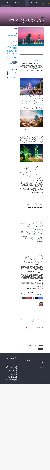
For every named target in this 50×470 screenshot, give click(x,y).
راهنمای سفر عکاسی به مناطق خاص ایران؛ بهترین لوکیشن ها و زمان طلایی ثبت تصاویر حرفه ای (12, 40)
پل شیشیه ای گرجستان (35, 239)
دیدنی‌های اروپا (27, 2)
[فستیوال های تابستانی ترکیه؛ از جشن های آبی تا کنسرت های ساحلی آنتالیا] (14, 62)
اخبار (15, 72)
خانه (39, 2)
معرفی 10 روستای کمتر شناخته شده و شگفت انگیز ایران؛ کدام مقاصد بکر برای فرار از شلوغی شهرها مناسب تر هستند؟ (12, 54)
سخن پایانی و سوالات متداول (38, 60)
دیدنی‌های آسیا (31, 2)
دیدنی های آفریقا (22, 2)
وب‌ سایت (30, 340)
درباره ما (8, 2)
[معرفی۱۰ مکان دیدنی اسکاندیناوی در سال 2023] (39, 314)
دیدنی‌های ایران (36, 2)
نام (42, 337)
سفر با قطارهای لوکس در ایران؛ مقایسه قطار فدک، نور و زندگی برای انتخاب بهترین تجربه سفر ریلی (12, 47)
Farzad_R (36, 302)
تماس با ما (12, 2)
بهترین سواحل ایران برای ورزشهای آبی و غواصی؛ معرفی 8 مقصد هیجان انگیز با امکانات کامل (12, 36)
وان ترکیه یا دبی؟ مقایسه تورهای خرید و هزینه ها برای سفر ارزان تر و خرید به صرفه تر (12, 51)
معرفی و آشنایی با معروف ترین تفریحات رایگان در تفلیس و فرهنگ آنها (31, 320)
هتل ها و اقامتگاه (42, 367)
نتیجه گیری (40, 59)
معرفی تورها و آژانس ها (17, 2)
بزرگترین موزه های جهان (39, 139)
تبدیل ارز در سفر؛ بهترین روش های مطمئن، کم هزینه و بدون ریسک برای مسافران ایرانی (12, 43)
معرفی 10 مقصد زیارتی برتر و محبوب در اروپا (23, 319)
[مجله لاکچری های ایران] (45, 3)
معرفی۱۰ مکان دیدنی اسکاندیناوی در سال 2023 (40, 319)
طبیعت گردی (42, 363)
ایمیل (42, 340)
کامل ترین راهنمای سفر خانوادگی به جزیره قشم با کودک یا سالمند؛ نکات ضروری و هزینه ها (12, 58)
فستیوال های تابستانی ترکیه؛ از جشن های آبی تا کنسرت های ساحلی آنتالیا (9, 63)
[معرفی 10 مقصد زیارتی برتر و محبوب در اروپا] (23, 314)
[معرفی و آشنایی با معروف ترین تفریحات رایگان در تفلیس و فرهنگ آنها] (31, 314)
